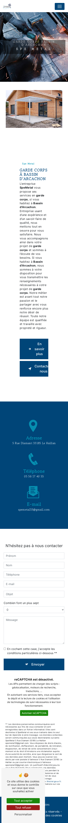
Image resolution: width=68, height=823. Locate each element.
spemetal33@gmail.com (34, 509)
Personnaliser (23, 814)
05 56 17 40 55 (34, 476)
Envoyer (37, 664)
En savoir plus (39, 349)
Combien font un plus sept (21, 603)
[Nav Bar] (60, 6)
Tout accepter (23, 800)
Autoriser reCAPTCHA (34, 712)
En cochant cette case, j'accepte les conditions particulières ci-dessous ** (32, 651)
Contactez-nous (41, 368)
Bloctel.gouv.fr (54, 781)
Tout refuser (23, 807)
